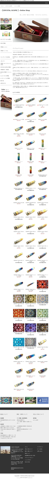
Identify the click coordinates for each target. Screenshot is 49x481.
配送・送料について (29, 451)
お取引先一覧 (2, 83)
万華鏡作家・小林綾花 (4, 69)
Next (47, 32)
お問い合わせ (39, 451)
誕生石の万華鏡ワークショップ (5, 73)
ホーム (26, 446)
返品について (27, 453)
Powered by (18, 477)
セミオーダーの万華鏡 (4, 75)
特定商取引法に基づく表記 (30, 455)
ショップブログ (28, 459)
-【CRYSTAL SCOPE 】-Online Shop (15, 10)
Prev (14, 32)
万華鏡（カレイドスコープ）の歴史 (5, 64)
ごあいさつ (2, 60)
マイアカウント (40, 446)
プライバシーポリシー (29, 457)
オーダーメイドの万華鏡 (5, 78)
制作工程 (2, 80)
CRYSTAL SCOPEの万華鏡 (5, 67)
